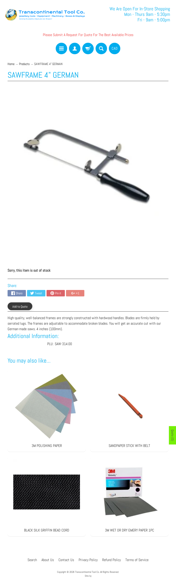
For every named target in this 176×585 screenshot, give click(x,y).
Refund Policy (111, 559)
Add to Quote (20, 306)
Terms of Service (136, 559)
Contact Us (66, 559)
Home (11, 64)
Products (24, 64)
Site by (88, 575)
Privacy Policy (88, 559)
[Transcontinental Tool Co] (46, 14)
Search (32, 559)
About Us (47, 559)
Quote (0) (172, 435)
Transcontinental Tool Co (87, 572)
